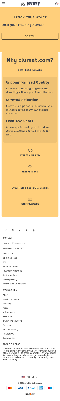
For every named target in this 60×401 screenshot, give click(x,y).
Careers (7, 304)
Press (5, 308)
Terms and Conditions (14, 284)
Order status (10, 275)
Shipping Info (10, 258)
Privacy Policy (10, 280)
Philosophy (8, 334)
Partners (7, 325)
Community (9, 338)
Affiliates (7, 317)
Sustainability (10, 330)
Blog (5, 295)
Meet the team (11, 300)
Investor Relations (12, 321)
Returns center (10, 267)
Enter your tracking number (23, 25)
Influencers (9, 312)
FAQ (4, 262)
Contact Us (9, 254)
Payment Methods (12, 271)
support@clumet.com (14, 243)
